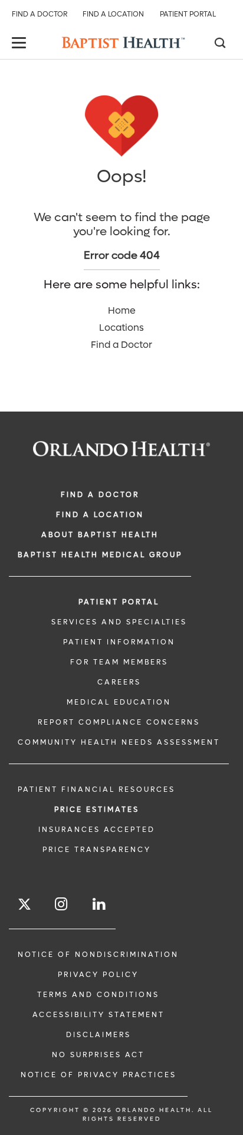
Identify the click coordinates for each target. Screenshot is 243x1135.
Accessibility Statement (98, 1014)
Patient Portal (188, 14)
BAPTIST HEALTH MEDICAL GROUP (100, 555)
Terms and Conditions (98, 994)
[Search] (219, 44)
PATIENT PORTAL (118, 602)
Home (122, 310)
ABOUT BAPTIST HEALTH (100, 534)
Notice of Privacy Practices (98, 1075)
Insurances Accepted (96, 829)
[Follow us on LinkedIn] (100, 904)
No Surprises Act (98, 1055)
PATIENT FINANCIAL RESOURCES (96, 789)
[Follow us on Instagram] (62, 904)
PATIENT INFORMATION (119, 642)
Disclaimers (98, 1034)
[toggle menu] (20, 44)
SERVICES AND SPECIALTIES (119, 622)
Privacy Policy (98, 974)
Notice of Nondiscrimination (98, 954)
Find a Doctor (39, 14)
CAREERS (119, 682)
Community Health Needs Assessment (119, 742)
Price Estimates (96, 809)
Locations (121, 327)
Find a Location (113, 14)
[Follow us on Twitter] (24, 906)
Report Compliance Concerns (119, 722)
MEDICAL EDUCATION (119, 702)
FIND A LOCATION (100, 514)
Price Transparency (96, 849)
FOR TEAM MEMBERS (119, 662)
